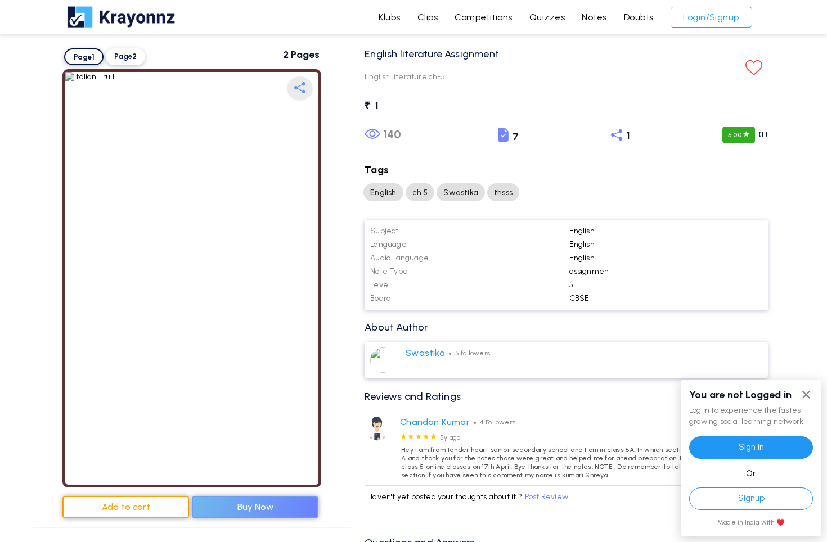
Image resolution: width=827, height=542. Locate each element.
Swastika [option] (460, 192)
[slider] (418, 436)
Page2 (125, 56)
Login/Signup (711, 17)
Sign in (751, 447)
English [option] (383, 192)
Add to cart (126, 507)
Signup (751, 498)
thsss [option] (503, 192)
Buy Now (255, 507)
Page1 (84, 57)
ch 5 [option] (420, 192)
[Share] (300, 88)
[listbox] (566, 192)
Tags (377, 170)
